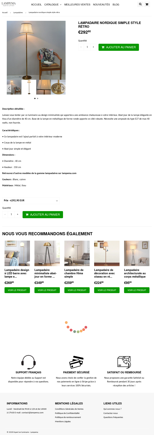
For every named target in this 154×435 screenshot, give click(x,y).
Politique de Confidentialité (67, 413)
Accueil (36, 4)
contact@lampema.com (32, 413)
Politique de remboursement (68, 417)
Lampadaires (18, 13)
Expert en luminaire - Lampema (26, 432)
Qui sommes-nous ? (112, 409)
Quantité (82, 41)
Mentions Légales (63, 422)
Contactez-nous (110, 413)
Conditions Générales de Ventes (69, 409)
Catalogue (51, 4)
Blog (116, 4)
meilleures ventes (77, 4)
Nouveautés (101, 4)
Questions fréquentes (113, 417)
